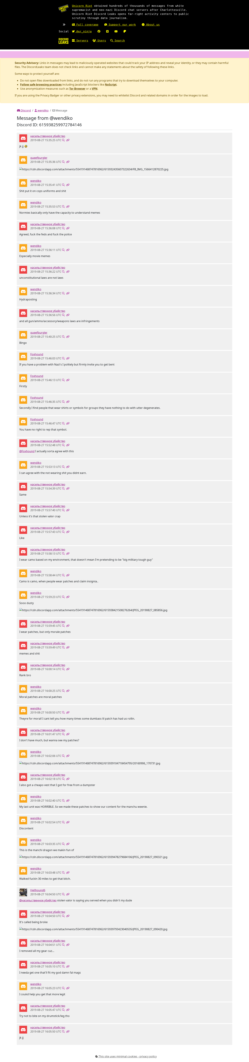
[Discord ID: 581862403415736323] (23, 356)
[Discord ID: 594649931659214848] (23, 160)
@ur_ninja (83, 31)
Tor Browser (77, 88)
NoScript (111, 84)
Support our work (121, 24)
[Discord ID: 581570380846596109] (23, 138)
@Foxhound (27, 451)
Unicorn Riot (82, 5)
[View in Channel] (63, 140)
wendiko (43, 110)
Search (119, 40)
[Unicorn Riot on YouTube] (116, 31)
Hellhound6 (37, 890)
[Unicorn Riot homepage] (63, 8)
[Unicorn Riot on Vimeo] (107, 31)
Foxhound (36, 354)
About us (152, 24)
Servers (81, 40)
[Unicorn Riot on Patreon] (124, 31)
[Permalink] (67, 140)
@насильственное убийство (38, 900)
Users (101, 40)
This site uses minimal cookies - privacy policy (127, 1056)
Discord (25, 110)
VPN (94, 88)
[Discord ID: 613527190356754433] (23, 183)
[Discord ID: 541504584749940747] (23, 892)
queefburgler (38, 158)
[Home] (63, 41)
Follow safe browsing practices (41, 84)
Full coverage (86, 24)
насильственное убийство (47, 136)
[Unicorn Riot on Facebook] (99, 31)
